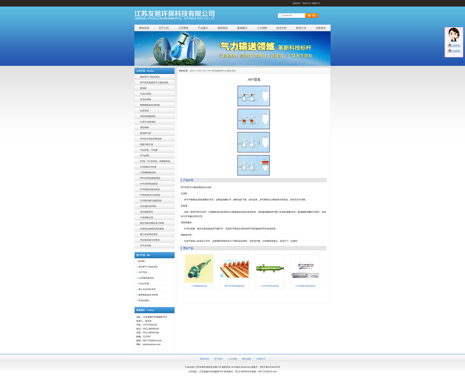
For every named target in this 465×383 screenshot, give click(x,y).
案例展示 (242, 27)
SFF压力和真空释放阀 (150, 138)
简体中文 (307, 3)
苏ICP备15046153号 (270, 367)
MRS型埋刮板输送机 (150, 178)
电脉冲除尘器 (146, 144)
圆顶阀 (143, 88)
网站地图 (246, 359)
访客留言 (321, 27)
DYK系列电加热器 (149, 183)
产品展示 (203, 27)
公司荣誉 (183, 27)
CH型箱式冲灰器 (148, 167)
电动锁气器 (145, 133)
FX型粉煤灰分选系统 (150, 195)
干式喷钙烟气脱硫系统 (151, 200)
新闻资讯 (223, 27)
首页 (192, 70)
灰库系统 (144, 110)
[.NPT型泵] (254, 130)
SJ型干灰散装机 (148, 122)
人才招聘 (262, 27)
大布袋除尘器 (146, 217)
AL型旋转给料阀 (148, 206)
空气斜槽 (144, 155)
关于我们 (218, 359)
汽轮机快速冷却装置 (150, 240)
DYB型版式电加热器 (150, 189)
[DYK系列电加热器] (269, 282)
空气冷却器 (145, 245)
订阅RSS (260, 359)
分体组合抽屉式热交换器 (152, 228)
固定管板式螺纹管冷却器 (152, 223)
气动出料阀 (145, 93)
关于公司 (164, 27)
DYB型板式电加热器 (305, 286)
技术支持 (281, 27)
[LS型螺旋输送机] (199, 282)
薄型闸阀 (144, 127)
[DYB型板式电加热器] (305, 282)
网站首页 (144, 27)
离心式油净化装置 (148, 234)
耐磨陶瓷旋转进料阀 (150, 105)
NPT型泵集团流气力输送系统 (154, 82)
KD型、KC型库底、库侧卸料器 (155, 161)
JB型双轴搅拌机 (148, 116)
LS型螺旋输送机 (148, 172)
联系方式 (301, 27)
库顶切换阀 (145, 99)
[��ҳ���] (232, 64)
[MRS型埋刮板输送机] (234, 282)
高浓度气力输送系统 (150, 77)
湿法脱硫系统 (146, 212)
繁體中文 (316, 3)
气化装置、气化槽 (148, 150)
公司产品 (201, 70)
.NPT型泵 (142, 272)
